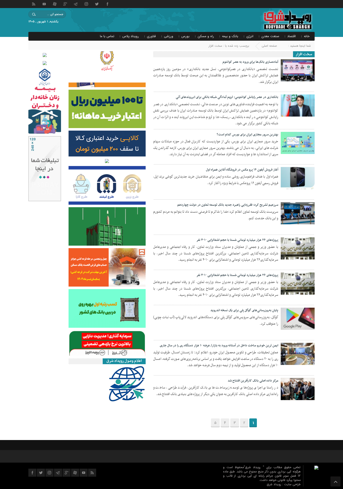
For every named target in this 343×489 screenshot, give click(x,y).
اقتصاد (291, 36)
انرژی (249, 36)
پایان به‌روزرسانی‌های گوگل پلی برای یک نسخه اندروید (244, 310)
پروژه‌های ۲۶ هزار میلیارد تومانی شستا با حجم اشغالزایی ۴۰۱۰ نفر (237, 240)
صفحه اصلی (269, 45)
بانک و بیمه (230, 36)
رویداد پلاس (130, 36)
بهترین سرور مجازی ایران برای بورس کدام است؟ (247, 134)
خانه (307, 36)
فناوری (151, 36)
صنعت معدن (270, 36)
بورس (185, 36)
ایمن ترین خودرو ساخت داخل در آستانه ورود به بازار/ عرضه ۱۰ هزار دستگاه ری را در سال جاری (219, 345)
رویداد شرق (274, 484)
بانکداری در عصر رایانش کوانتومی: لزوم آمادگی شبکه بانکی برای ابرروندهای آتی (227, 97)
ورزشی (168, 36)
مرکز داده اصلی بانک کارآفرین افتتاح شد (253, 381)
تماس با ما (107, 36)
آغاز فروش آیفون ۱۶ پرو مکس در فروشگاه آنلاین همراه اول (242, 170)
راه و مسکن (206, 36)
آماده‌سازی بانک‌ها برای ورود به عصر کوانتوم (250, 62)
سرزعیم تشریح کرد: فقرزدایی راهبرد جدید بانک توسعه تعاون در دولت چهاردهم (227, 205)
